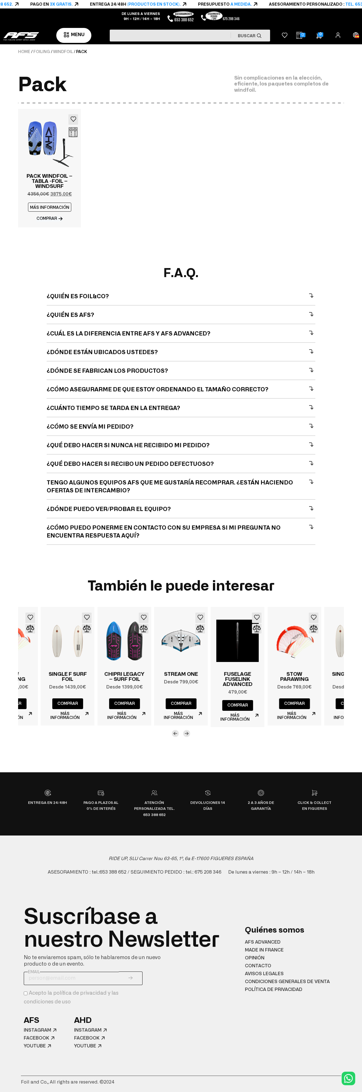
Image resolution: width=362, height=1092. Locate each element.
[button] (49, 207)
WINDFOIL (63, 52)
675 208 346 (208, 872)
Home (24, 52)
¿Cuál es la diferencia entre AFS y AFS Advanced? (128, 334)
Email (34, 972)
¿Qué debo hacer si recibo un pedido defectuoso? (130, 464)
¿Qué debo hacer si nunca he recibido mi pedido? (128, 445)
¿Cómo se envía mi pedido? (90, 427)
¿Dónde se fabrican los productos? (107, 371)
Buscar (247, 36)
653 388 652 (113, 872)
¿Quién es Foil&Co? (78, 296)
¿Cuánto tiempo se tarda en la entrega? (113, 408)
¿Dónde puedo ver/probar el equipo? (109, 509)
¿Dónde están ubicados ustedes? (102, 352)
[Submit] (131, 978)
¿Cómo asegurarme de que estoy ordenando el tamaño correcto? (157, 389)
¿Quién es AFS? (70, 315)
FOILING (41, 52)
